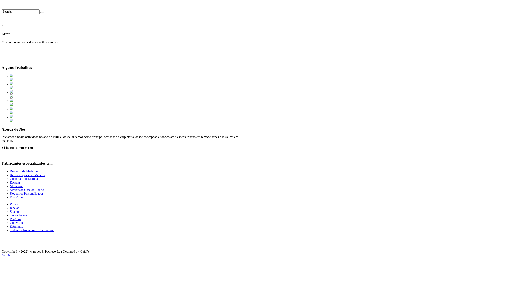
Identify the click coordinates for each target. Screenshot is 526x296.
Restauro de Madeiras (24, 171)
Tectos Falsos (18, 215)
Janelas (14, 208)
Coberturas (17, 222)
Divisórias (16, 197)
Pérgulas (15, 219)
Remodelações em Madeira (27, 175)
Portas (14, 204)
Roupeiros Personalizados (26, 193)
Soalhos (15, 211)
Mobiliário (16, 186)
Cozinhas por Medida (24, 178)
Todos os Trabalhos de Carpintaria (32, 230)
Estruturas (16, 226)
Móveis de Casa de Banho (27, 190)
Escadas (15, 182)
